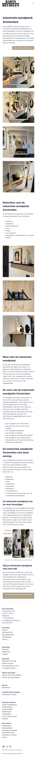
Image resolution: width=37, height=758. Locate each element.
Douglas (5, 654)
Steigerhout (6, 652)
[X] (6, 746)
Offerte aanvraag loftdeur (11, 677)
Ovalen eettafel (7, 709)
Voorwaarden (6, 637)
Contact (4, 630)
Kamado (5, 719)
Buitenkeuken (6, 726)
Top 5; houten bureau (9, 716)
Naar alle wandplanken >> (23, 48)
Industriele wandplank (9, 730)
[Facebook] (3, 746)
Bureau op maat (7, 663)
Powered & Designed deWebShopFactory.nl (12, 753)
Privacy (4, 639)
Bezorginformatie (8, 635)
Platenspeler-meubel (9, 694)
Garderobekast (7, 707)
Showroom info (7, 632)
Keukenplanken (7, 728)
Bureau (4, 737)
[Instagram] (10, 746)
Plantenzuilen (6, 711)
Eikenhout (5, 649)
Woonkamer (6, 687)
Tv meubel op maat (8, 668)
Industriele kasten (8, 732)
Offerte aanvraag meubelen (11, 675)
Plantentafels (6, 714)
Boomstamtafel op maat (10, 666)
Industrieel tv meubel (9, 735)
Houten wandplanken (9, 705)
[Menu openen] (33, 3)
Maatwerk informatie (9, 661)
